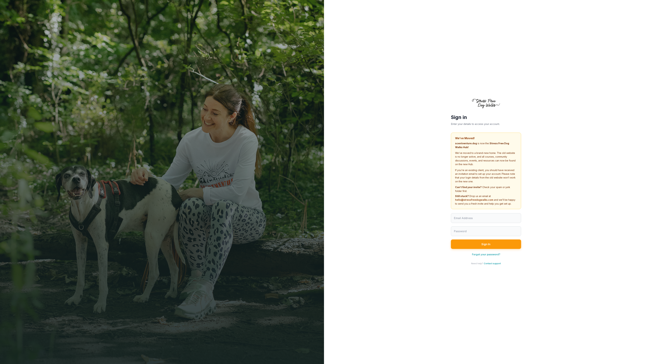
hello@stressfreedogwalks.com (474, 199)
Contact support (492, 263)
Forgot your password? (486, 254)
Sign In (485, 244)
